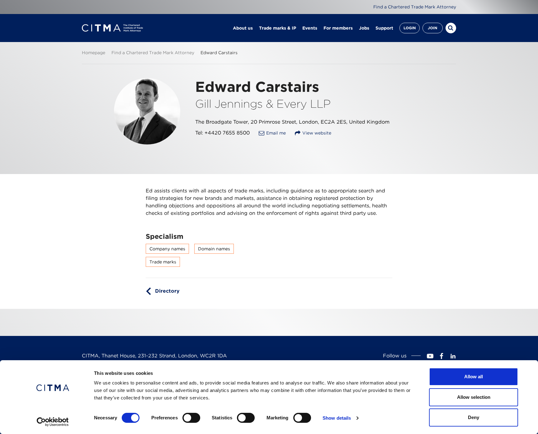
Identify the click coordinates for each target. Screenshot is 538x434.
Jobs (364, 28)
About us (243, 28)
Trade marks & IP (277, 28)
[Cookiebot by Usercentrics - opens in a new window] (53, 422)
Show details (337, 418)
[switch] (191, 418)
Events (309, 28)
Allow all (473, 376)
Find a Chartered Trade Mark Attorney (414, 6)
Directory (167, 291)
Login (410, 28)
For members (338, 28)
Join (432, 28)
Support (384, 28)
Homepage (93, 52)
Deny (473, 417)
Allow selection (473, 397)
